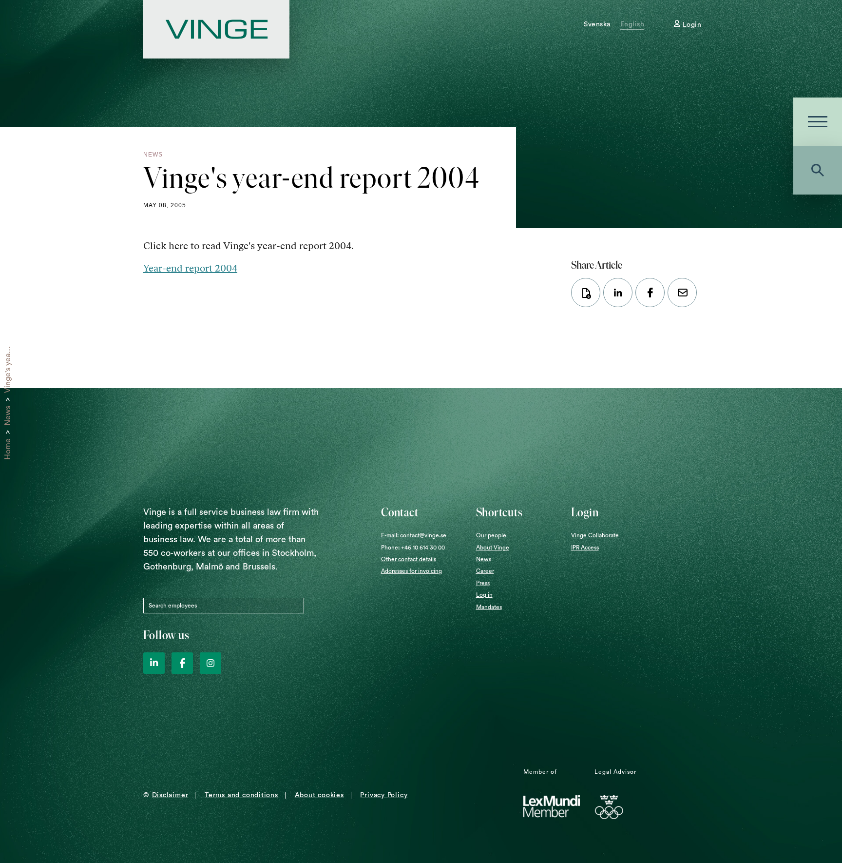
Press (483, 583)
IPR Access (585, 547)
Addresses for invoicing (411, 571)
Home (8, 449)
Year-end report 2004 (190, 268)
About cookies (319, 795)
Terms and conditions (241, 795)
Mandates (489, 607)
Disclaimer (170, 795)
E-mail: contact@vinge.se (413, 535)
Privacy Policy (383, 795)
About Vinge (492, 547)
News (8, 416)
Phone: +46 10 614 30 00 (413, 547)
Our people (491, 535)
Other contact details (408, 559)
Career (485, 571)
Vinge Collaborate (595, 535)
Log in (484, 595)
